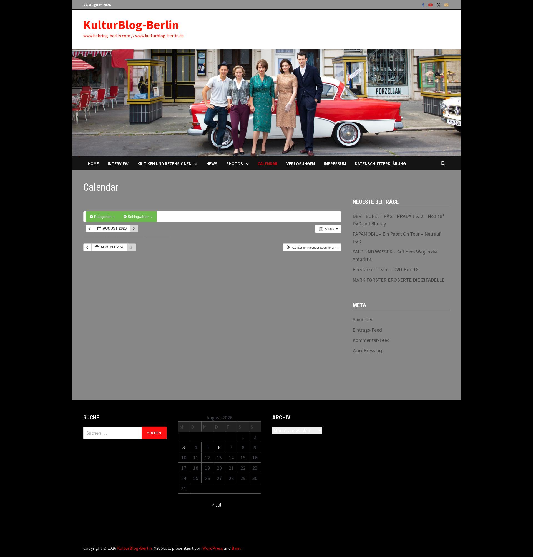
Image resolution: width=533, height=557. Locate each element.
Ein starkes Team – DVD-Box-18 (385, 269)
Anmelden (363, 319)
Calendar (268, 163)
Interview (118, 163)
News (211, 163)
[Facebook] (424, 4)
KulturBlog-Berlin (131, 24)
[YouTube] (431, 4)
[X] (439, 4)
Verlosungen (300, 163)
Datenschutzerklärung (380, 163)
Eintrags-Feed (367, 330)
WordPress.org (368, 350)
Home (93, 163)
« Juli (217, 505)
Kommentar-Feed (371, 340)
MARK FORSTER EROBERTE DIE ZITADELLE (398, 280)
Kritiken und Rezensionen (164, 163)
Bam (236, 548)
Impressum (335, 163)
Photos (234, 163)
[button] (312, 247)
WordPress (212, 548)
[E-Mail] (446, 4)
